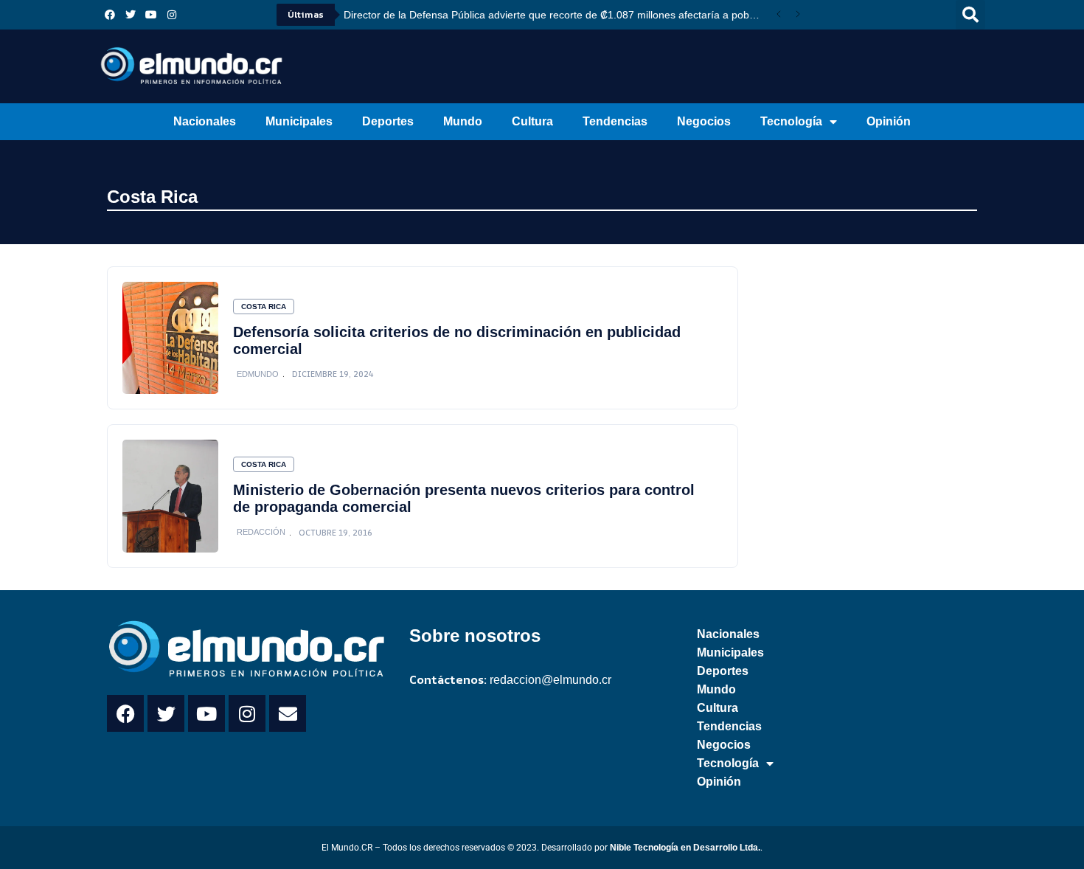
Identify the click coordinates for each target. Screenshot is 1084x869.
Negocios (704, 121)
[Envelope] (287, 713)
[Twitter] (130, 14)
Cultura (532, 121)
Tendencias (615, 121)
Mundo (462, 121)
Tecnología (791, 121)
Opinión (888, 121)
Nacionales (204, 121)
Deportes (388, 121)
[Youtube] (151, 14)
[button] (970, 15)
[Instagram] (171, 14)
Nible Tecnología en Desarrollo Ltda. (685, 847)
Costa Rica (152, 197)
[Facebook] (110, 14)
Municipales (299, 121)
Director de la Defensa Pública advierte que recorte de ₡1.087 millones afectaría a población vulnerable (556, 15)
